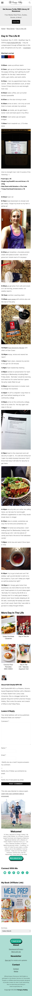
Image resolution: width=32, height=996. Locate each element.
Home (3, 29)
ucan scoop (12, 299)
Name (3, 748)
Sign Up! (8, 960)
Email (3, 755)
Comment (5, 721)
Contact (16, 969)
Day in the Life (21, 29)
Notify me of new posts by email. (12, 780)
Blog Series (11, 29)
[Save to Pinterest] (9, 56)
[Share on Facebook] (3, 56)
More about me (15, 858)
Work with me (16, 952)
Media (16, 971)
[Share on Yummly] (12, 56)
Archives (4, 928)
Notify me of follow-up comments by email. (13, 772)
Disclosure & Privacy (16, 949)
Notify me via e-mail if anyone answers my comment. (15, 763)
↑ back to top (16, 941)
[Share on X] (6, 56)
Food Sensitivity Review (16, 348)
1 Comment (27, 48)
